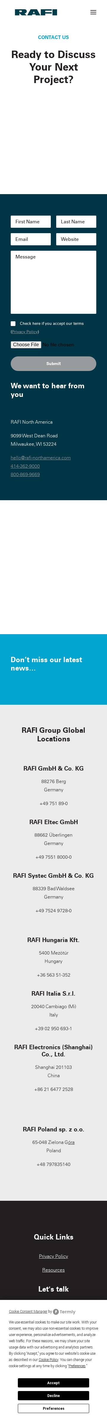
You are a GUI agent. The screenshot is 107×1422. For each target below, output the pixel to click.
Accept (53, 1383)
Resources (53, 1270)
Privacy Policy (25, 332)
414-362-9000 (25, 466)
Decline (53, 1396)
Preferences (53, 1409)
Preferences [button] (77, 1366)
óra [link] (71, 1142)
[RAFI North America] (36, 12)
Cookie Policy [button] (48, 1360)
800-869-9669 (25, 474)
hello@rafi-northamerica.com (41, 458)
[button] (93, 12)
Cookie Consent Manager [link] (28, 1311)
